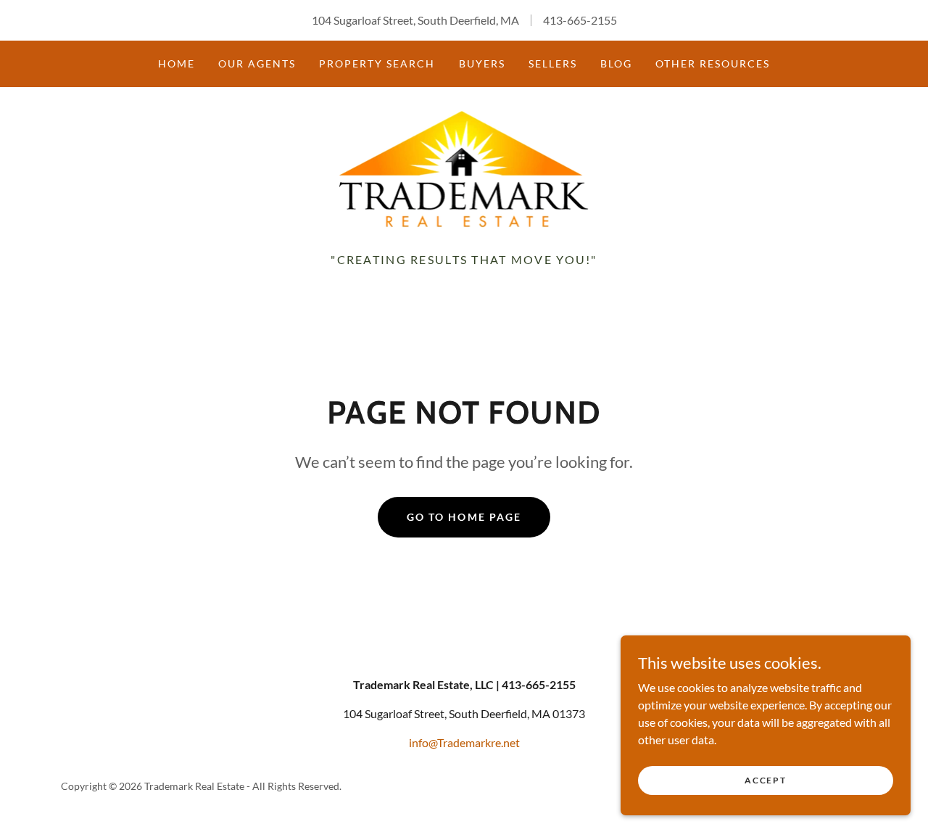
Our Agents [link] (257, 63)
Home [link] (176, 63)
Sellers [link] (553, 63)
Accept (765, 780)
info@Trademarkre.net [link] (464, 742)
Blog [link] (616, 63)
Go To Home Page (464, 517)
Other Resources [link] (712, 63)
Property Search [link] (377, 63)
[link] (464, 166)
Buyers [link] (482, 63)
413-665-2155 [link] (580, 20)
